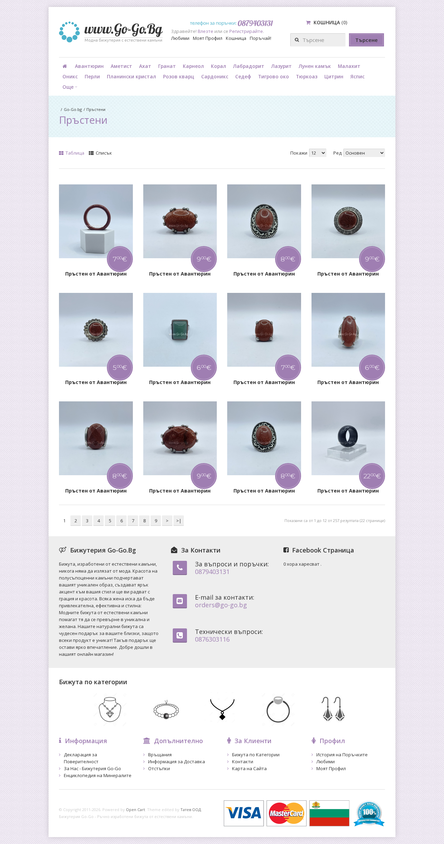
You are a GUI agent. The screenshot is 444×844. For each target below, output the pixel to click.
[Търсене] (366, 39)
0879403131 (212, 571)
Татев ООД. (191, 809)
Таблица (74, 153)
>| (178, 520)
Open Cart (135, 809)
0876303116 (212, 639)
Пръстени (95, 109)
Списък (103, 153)
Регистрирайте (246, 31)
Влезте (205, 31)
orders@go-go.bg (221, 605)
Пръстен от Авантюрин (96, 273)
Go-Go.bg (73, 109)
